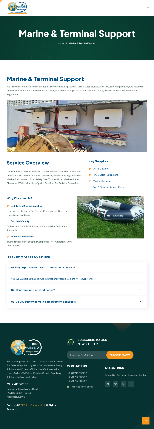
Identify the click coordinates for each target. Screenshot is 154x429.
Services (121, 374)
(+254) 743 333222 (77, 373)
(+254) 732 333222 (77, 377)
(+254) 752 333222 (77, 380)
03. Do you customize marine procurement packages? (43, 301)
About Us (110, 374)
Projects (132, 374)
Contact (143, 374)
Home (61, 43)
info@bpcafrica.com (82, 386)
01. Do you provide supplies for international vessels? (43, 267)
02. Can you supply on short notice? (33, 290)
